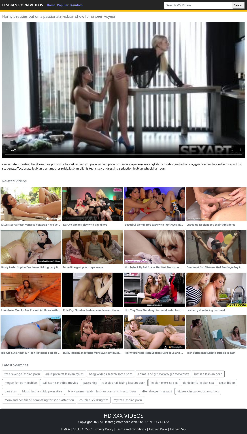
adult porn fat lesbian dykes (64, 374)
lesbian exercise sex (164, 383)
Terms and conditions (131, 429)
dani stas (11, 391)
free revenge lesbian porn (22, 374)
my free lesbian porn (128, 400)
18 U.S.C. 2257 (82, 429)
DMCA (65, 429)
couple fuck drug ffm (93, 400)
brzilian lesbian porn (208, 374)
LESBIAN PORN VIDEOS (22, 5)
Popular (63, 5)
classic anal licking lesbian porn (123, 383)
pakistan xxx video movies (60, 383)
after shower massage (156, 391)
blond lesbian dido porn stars (42, 391)
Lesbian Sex (178, 429)
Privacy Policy (104, 429)
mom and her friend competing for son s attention (39, 400)
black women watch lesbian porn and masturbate (102, 391)
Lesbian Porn (158, 429)
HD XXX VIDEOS (123, 415)
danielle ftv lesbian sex (198, 383)
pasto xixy (90, 383)
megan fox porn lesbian (21, 383)
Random (76, 5)
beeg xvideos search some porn (111, 374)
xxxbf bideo (227, 383)
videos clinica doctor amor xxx (198, 391)
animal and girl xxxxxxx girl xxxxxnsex (163, 374)
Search (238, 5)
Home (51, 5)
